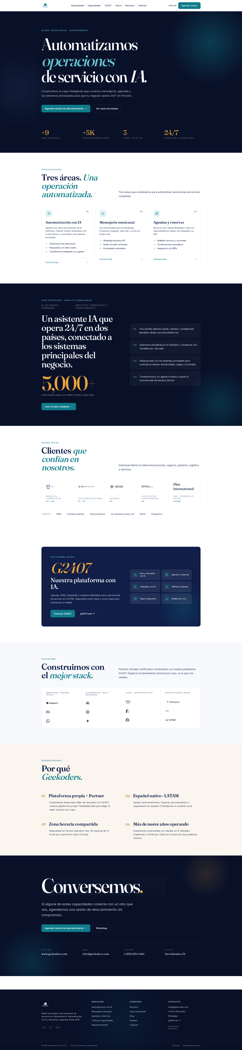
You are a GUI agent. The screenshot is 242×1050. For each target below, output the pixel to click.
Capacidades (94, 5)
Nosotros (129, 5)
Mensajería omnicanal (101, 1011)
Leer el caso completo (57, 406)
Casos (118, 5)
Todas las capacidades (102, 1020)
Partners (142, 5)
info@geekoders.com (178, 1007)
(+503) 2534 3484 (176, 1011)
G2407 (108, 5)
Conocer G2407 (63, 613)
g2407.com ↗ (87, 613)
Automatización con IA (102, 1007)
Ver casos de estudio (107, 108)
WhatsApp (101, 928)
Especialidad (77, 5)
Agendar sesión (189, 5)
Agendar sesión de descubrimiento (64, 108)
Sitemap (176, 1045)
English (173, 5)
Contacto (134, 1025)
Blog (132, 1016)
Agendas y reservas (101, 1016)
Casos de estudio (138, 1011)
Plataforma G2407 (100, 1025)
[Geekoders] (45, 6)
